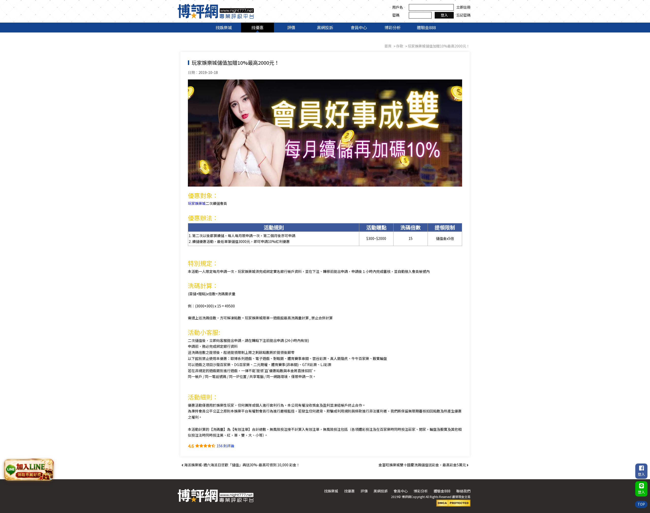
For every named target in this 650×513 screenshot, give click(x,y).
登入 (444, 15)
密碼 (395, 15)
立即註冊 (463, 7)
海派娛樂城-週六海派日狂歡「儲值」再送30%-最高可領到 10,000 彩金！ (241, 464)
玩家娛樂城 (197, 203)
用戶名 (397, 7)
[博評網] (216, 10)
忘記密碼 (463, 15)
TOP (641, 504)
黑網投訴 (325, 27)
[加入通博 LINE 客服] (29, 470)
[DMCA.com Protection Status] (453, 502)
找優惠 (257, 27)
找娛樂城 (224, 27)
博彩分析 (392, 27)
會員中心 (359, 27)
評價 (291, 27)
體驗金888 (426, 27)
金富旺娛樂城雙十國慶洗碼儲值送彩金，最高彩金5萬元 (423, 464)
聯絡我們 (463, 490)
